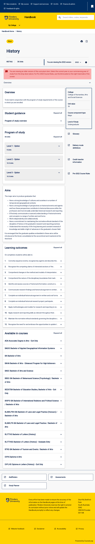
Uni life (55, 4)
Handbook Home (8, 31)
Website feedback (17, 529)
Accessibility (61, 529)
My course (25, 4)
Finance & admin (69, 4)
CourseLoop (88, 541)
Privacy (81, 529)
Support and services (41, 4)
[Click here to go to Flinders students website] (12, 18)
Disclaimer (40, 529)
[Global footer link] (13, 500)
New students (11, 4)
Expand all (58, 113)
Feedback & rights (12, 8)
